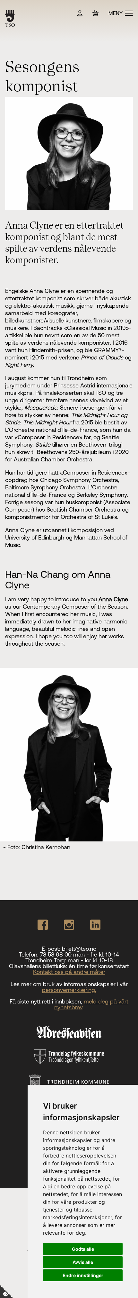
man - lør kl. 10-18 (90, 960)
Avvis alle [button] (83, 1262)
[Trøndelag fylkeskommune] (69, 1056)
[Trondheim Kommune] (69, 1082)
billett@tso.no (79, 948)
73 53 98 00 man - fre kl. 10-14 (79, 954)
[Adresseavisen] (69, 1032)
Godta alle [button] (83, 1249)
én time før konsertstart (99, 966)
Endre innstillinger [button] (83, 1275)
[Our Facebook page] (43, 925)
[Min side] (79, 13)
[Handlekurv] (95, 13)
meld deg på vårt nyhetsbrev (91, 1004)
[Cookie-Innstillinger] (6, 1291)
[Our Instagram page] (69, 925)
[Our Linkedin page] (95, 925)
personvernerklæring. (69, 989)
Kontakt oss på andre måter (69, 971)
